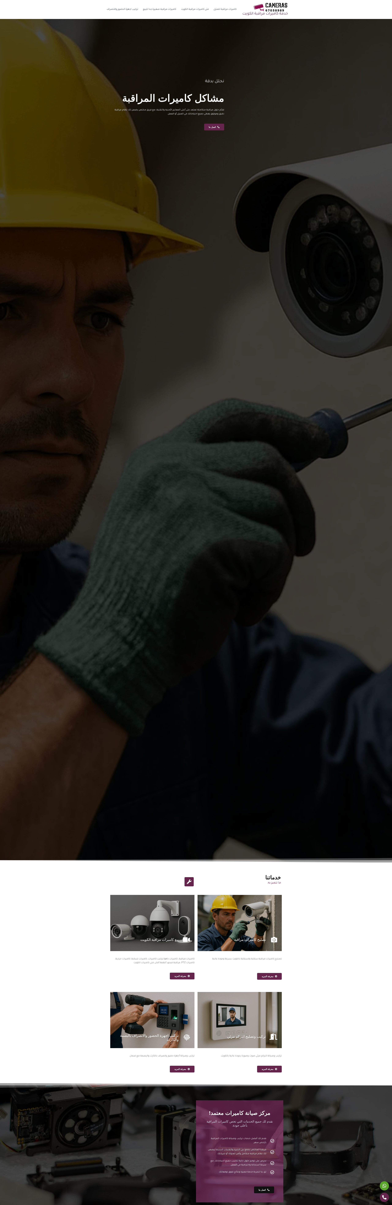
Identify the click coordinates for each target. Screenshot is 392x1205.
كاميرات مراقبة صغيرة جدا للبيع (159, 9)
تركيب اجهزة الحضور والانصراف (122, 9)
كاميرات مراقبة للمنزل (225, 9)
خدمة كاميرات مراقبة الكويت (265, 14)
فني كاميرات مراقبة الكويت (195, 9)
